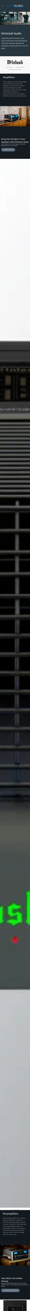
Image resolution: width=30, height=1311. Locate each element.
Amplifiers (9, 67)
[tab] (12, 1209)
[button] (2, 6)
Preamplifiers (20, 67)
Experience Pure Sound (10, 1290)
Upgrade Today (8, 149)
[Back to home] (15, 6)
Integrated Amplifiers (15, 69)
